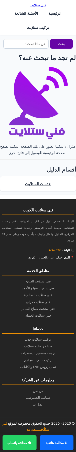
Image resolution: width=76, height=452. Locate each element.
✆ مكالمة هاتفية (56, 443)
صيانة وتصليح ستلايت (38, 346)
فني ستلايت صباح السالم (38, 308)
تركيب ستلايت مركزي (38, 360)
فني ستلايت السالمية (38, 295)
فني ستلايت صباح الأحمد (38, 288)
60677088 (55, 250)
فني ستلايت (38, 5)
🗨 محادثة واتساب (19, 443)
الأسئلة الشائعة (26, 13)
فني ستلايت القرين (38, 281)
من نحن (38, 391)
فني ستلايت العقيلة (38, 315)
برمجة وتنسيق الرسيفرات (38, 353)
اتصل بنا (38, 404)
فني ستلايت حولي (38, 302)
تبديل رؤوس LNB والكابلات (38, 367)
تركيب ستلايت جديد (38, 339)
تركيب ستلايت (38, 27)
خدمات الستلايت (38, 183)
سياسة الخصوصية (38, 397)
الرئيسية (55, 13)
